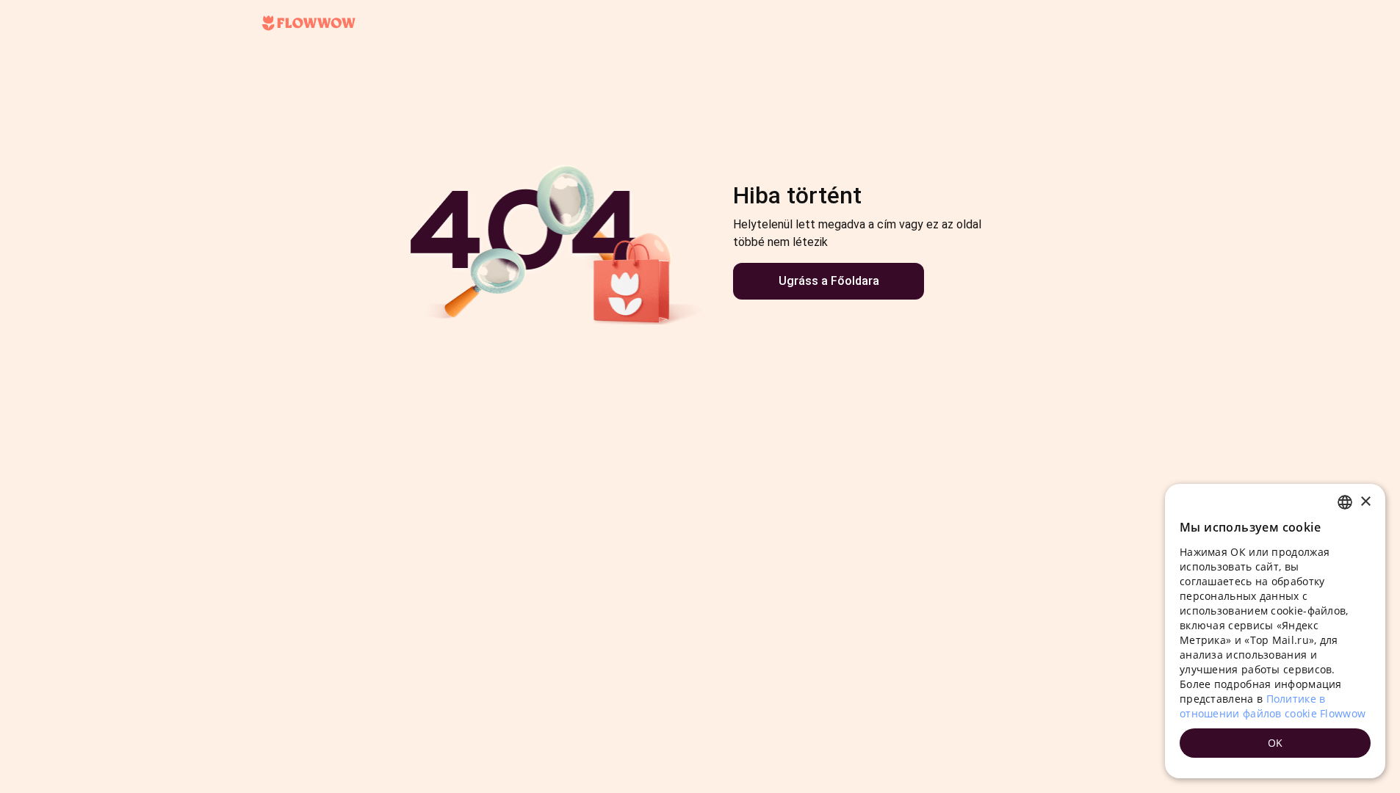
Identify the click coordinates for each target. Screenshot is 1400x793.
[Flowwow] (309, 23)
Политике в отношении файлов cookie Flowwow (1272, 706)
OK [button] (1275, 743)
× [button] (1365, 501)
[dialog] (1275, 631)
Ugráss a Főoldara (829, 281)
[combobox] (1345, 502)
